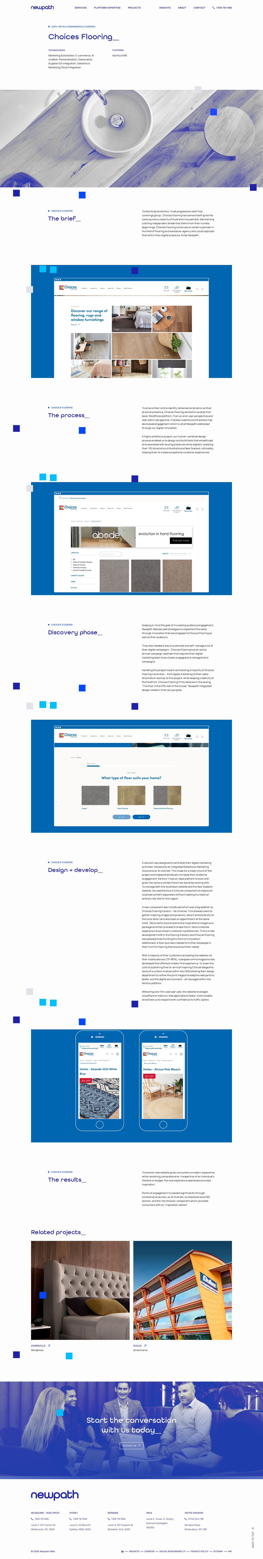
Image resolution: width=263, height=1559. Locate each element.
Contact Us (129, 1445)
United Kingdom (194, 1512)
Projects (134, 7)
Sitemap (218, 1551)
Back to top (252, 1540)
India (149, 1512)
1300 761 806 (224, 7)
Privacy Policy (200, 1551)
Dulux (137, 1345)
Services (81, 7)
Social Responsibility (172, 1551)
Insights (165, 7)
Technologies (56, 50)
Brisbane (113, 1512)
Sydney (73, 1512)
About (182, 7)
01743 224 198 (196, 1519)
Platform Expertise (107, 7)
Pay (230, 1551)
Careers (149, 1551)
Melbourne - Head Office (45, 1512)
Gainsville (38, 1345)
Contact (199, 7)
